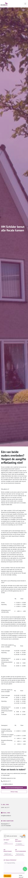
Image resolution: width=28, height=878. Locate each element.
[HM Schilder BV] (4, 4)
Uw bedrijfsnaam (8, 850)
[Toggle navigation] (25, 3)
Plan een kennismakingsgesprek (14, 787)
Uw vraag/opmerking (10, 860)
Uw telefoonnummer (20, 850)
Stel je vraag (14, 791)
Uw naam (7, 839)
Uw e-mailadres (18, 840)
